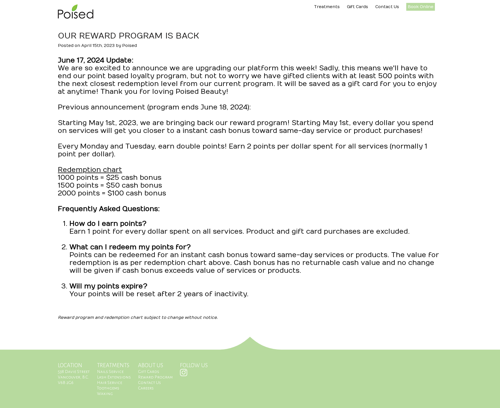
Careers (146, 388)
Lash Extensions (114, 377)
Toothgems (108, 388)
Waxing (105, 393)
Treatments (327, 6)
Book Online (420, 6)
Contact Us (387, 6)
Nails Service (110, 371)
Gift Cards (357, 6)
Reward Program (155, 377)
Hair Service (109, 382)
